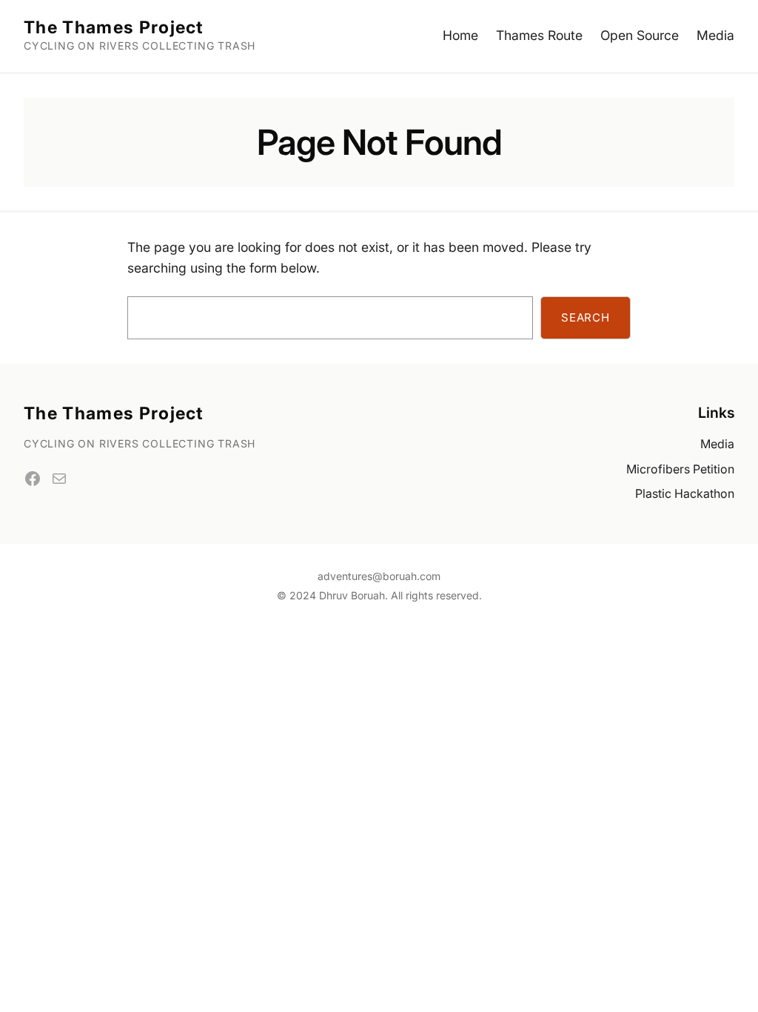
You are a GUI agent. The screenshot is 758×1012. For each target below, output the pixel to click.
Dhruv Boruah (352, 595)
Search (585, 317)
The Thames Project (114, 27)
